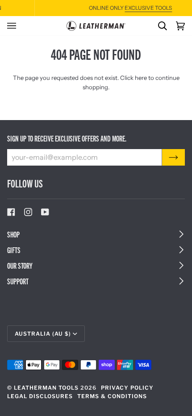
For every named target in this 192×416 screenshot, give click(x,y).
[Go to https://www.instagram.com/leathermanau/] (28, 212)
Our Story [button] (20, 265)
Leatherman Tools (46, 387)
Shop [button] (13, 234)
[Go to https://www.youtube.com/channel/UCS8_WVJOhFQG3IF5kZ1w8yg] (45, 212)
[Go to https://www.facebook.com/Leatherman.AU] (11, 212)
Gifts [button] (14, 249)
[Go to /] (96, 26)
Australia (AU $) (43, 333)
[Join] (173, 157)
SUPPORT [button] (18, 281)
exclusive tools (124, 7)
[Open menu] (16, 25)
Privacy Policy (127, 387)
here (141, 77)
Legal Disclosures (40, 396)
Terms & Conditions (112, 396)
